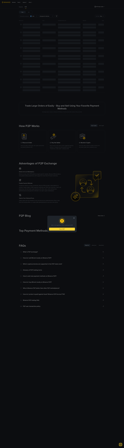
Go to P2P (62, 229)
